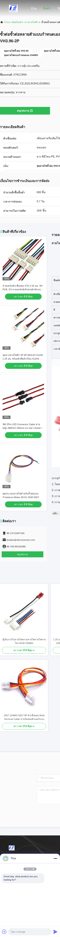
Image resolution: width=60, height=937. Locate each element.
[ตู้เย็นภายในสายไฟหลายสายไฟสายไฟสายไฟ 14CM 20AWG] (24, 611)
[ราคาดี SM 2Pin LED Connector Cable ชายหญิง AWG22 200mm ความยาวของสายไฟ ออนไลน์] (23, 398)
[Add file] (4, 931)
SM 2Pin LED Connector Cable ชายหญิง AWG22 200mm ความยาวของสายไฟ (22, 428)
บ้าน (33, 8)
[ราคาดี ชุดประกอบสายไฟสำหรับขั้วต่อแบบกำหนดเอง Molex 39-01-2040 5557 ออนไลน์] (23, 467)
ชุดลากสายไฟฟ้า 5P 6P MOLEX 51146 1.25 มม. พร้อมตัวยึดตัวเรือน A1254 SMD (22, 359)
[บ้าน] (13, 8)
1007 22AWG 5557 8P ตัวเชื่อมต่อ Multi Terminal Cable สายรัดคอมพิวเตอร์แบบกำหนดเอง (24, 717)
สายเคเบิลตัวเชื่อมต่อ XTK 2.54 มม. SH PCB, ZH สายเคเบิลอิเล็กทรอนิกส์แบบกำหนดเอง (22, 289)
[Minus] (55, 858)
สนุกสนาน (23, 110)
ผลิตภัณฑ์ (17, 22)
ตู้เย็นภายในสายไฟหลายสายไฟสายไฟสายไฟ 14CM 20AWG (24, 641)
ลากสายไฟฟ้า (31, 22)
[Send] (55, 931)
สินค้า (47, 8)
